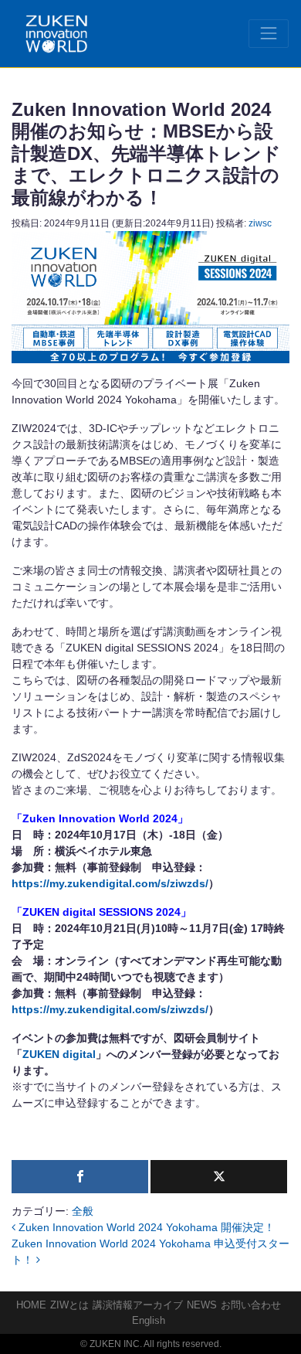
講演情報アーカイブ (138, 1305)
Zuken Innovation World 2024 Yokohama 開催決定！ (145, 1227)
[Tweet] (218, 1176)
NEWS (202, 1305)
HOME (31, 1305)
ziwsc (260, 223)
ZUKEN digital (59, 1054)
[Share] (80, 1176)
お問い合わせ (251, 1305)
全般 (82, 1211)
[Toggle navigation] (269, 33)
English (148, 1320)
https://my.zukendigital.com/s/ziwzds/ (110, 883)
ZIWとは (69, 1305)
